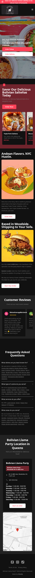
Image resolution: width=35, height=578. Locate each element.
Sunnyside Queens (12, 418)
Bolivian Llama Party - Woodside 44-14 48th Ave (15, 468)
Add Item (6, 140)
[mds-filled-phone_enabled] (22, 562)
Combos (8, 390)
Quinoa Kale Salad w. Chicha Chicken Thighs (14, 368)
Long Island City (11, 420)
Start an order (17, 506)
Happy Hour (23, 403)
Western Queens (23, 422)
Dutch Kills (21, 424)
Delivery (11, 405)
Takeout (3, 405)
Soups (16, 392)
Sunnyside (24, 3)
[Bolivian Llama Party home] (9, 9)
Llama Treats (26, 394)
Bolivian (24, 388)
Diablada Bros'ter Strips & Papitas (11, 374)
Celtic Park (14, 422)
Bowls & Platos (22, 392)
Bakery (19, 394)
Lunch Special (11, 403)
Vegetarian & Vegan (11, 394)
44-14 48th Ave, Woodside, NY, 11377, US (18, 475)
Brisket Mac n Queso (12, 372)
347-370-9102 (13, 480)
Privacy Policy (22, 567)
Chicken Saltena (20, 370)
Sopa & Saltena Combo (8, 370)
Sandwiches (10, 392)
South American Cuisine (14, 388)
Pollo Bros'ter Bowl (24, 372)
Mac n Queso (21, 390)
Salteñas (13, 390)
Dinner (18, 403)
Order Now (9, 107)
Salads (3, 390)
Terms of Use (13, 567)
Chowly (20, 574)
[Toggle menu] (32, 9)
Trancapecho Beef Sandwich (16, 377)
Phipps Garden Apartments (9, 424)
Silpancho (4, 379)
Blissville (20, 418)
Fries (2, 394)
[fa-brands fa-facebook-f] (12, 562)
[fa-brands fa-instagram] (17, 562)
